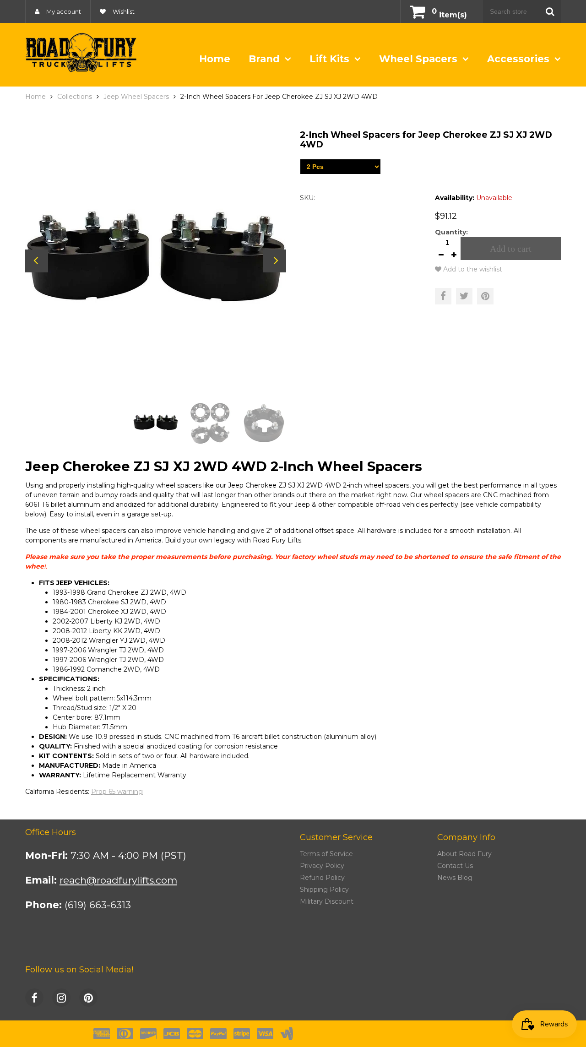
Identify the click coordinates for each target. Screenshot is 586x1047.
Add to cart (511, 249)
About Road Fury (464, 854)
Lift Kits (330, 59)
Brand (265, 59)
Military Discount (326, 901)
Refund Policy (322, 877)
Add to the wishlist (471, 269)
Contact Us (455, 866)
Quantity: (451, 232)
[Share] (443, 296)
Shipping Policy (324, 889)
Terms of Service (326, 854)
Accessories (519, 59)
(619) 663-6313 (98, 905)
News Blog (454, 877)
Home (214, 59)
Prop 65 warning (117, 791)
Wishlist (123, 11)
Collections (74, 96)
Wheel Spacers (419, 59)
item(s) (449, 15)
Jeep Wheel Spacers (136, 96)
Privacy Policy (322, 866)
